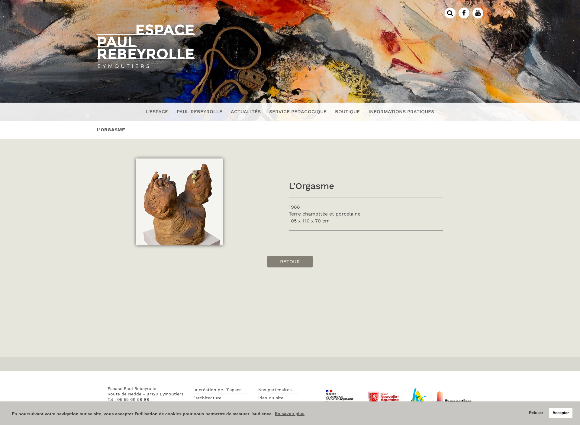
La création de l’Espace (217, 389)
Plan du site (270, 397)
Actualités (246, 111)
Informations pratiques (401, 111)
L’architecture (206, 397)
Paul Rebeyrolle (199, 111)
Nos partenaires (275, 389)
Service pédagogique (298, 111)
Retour (290, 261)
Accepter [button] (561, 413)
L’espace (157, 111)
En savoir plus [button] (289, 413)
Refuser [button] (536, 413)
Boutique (347, 111)
